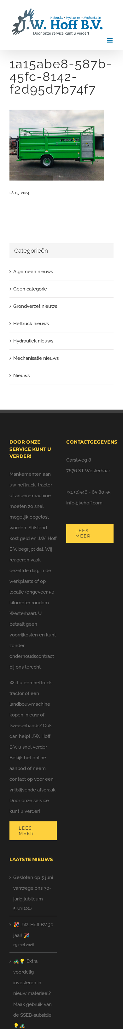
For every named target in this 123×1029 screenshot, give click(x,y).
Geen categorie (30, 289)
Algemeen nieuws (33, 271)
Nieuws (21, 375)
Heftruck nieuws (31, 323)
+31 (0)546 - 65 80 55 (88, 492)
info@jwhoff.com (84, 503)
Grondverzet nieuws (35, 306)
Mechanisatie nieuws (36, 358)
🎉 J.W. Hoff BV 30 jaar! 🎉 (33, 930)
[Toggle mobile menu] (110, 40)
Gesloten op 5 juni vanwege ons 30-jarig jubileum (33, 888)
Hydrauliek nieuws (33, 341)
